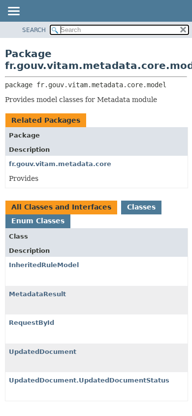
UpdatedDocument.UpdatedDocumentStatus (89, 380)
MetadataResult (37, 294)
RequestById (31, 322)
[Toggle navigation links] (13, 12)
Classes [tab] (141, 207)
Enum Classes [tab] (37, 221)
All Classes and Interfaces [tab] (61, 207)
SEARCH (34, 30)
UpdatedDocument (42, 351)
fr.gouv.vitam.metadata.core (60, 164)
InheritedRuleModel (44, 265)
